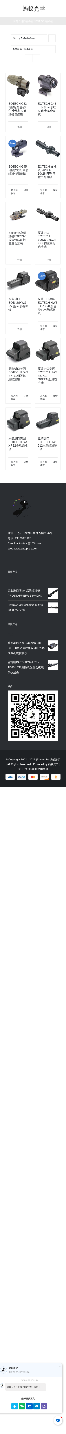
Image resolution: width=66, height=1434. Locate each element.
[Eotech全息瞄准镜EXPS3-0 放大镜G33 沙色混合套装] (18, 214)
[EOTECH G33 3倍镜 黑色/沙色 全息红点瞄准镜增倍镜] (18, 85)
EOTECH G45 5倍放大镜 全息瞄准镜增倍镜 (18, 170)
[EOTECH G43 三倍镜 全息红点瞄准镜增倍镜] (47, 85)
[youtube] (29, 560)
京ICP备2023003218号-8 (33, 769)
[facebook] (9, 560)
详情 (19, 127)
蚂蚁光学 (55, 759)
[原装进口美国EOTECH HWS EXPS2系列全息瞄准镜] (18, 350)
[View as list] (36, 58)
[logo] (33, 6)
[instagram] (22, 560)
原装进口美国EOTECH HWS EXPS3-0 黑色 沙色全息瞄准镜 (48, 306)
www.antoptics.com (26, 548)
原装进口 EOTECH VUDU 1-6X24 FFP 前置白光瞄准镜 (47, 240)
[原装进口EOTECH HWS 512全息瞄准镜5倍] (47, 420)
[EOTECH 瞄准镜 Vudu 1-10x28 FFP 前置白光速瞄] (47, 148)
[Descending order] (52, 38)
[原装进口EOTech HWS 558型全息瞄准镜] (18, 281)
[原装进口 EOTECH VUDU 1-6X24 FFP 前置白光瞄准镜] (47, 214)
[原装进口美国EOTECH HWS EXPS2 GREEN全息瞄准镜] (47, 350)
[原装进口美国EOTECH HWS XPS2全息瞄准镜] (18, 420)
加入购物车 (14, 192)
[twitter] (15, 560)
